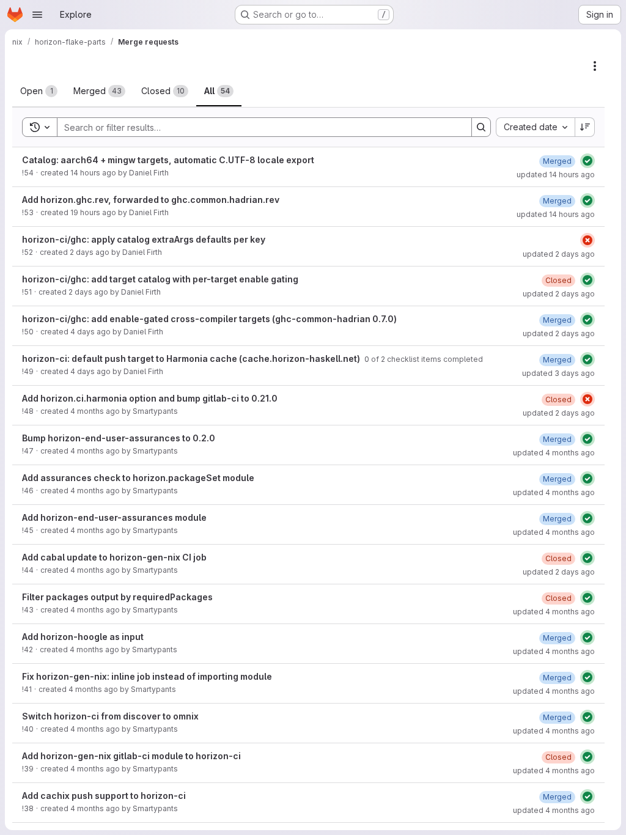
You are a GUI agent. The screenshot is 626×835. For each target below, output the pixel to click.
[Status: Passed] (587, 160)
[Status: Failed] (587, 240)
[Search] (481, 127)
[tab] (38, 91)
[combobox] (535, 127)
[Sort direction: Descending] (585, 127)
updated (556, 174)
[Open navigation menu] (37, 14)
